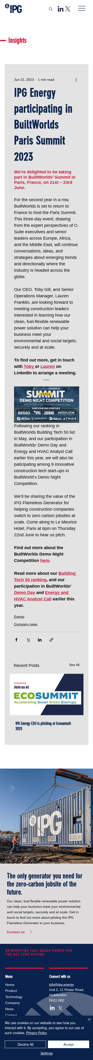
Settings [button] (47, 1053)
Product (11, 991)
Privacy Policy (36, 1032)
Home (9, 985)
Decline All (25, 1044)
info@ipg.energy (61, 984)
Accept (68, 1044)
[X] (60, 1008)
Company (12, 1003)
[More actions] (76, 79)
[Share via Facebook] (16, 639)
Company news (25, 624)
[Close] (86, 1022)
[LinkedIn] (52, 1008)
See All (74, 665)
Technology (13, 997)
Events (19, 616)
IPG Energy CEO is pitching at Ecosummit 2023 (43, 726)
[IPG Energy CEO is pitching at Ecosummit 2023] (46, 694)
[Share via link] (51, 639)
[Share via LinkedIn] (39, 639)
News (9, 1009)
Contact (11, 1015)
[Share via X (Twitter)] (28, 639)
